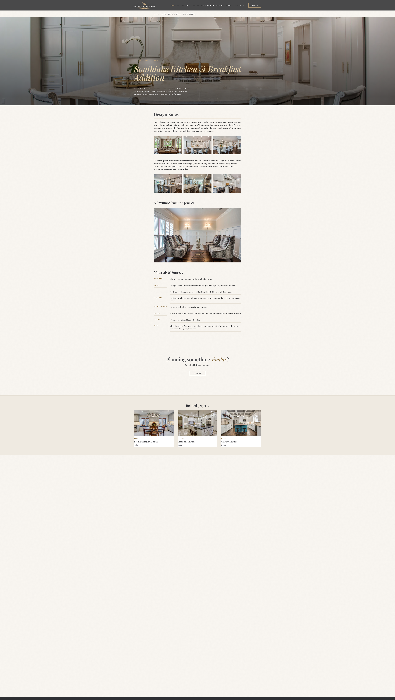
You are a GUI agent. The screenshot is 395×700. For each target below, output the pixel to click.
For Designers (207, 5)
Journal (219, 5)
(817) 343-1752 (239, 5)
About (228, 5)
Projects (175, 5)
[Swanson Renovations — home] (144, 5)
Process (195, 5)
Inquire (197, 373)
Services (185, 5)
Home (156, 14)
